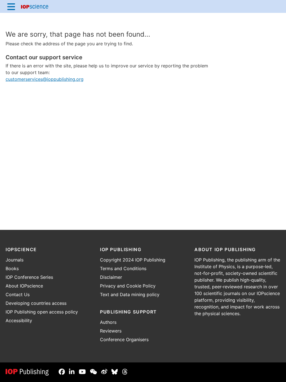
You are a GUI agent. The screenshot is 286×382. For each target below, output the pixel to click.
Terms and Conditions (123, 268)
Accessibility (19, 320)
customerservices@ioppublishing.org (45, 79)
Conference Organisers (124, 339)
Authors (108, 322)
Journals (14, 260)
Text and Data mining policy (129, 294)
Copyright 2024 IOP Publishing (132, 260)
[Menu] (11, 6)
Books (12, 268)
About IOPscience (24, 286)
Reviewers (110, 331)
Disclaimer (111, 277)
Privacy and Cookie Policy (128, 286)
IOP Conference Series (29, 277)
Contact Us (18, 294)
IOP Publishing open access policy (42, 312)
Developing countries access (36, 303)
